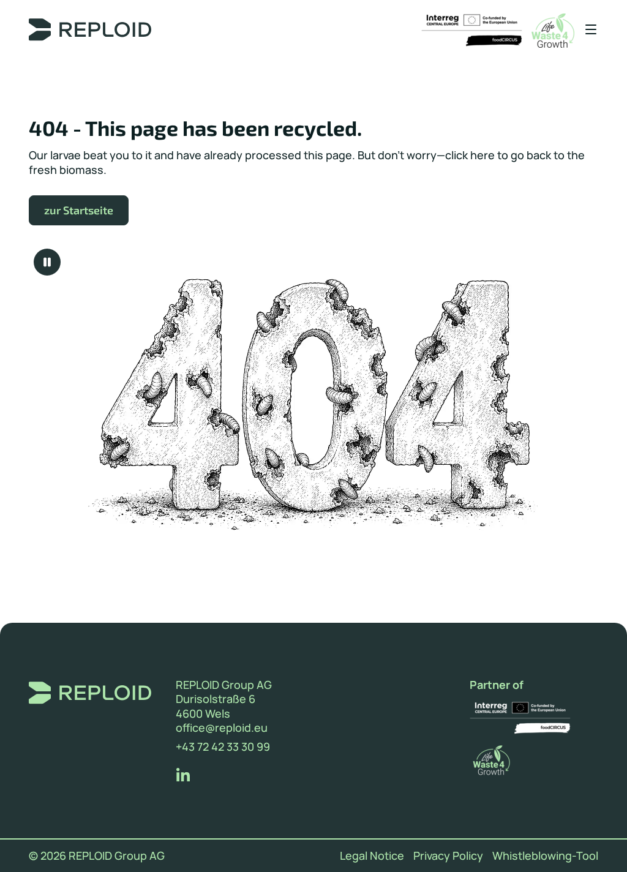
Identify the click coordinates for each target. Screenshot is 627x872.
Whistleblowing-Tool (545, 856)
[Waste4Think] (552, 30)
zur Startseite (78, 210)
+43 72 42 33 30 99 (223, 747)
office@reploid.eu (222, 728)
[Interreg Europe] (471, 30)
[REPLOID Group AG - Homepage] (95, 31)
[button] (586, 30)
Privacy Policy (448, 856)
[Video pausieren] (47, 262)
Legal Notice (372, 856)
